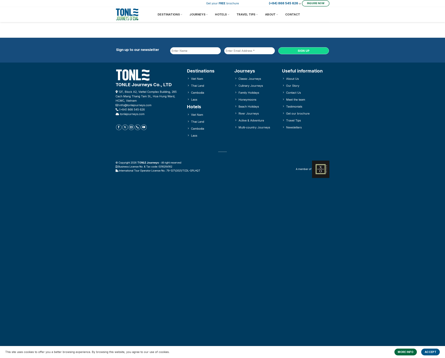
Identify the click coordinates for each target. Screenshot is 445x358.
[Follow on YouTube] (144, 127)
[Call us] (137, 127)
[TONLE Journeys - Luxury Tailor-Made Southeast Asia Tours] (133, 14)
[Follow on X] (125, 127)
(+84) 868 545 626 (283, 3)
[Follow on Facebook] (119, 127)
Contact (292, 14)
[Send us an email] (131, 127)
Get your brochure (222, 3)
